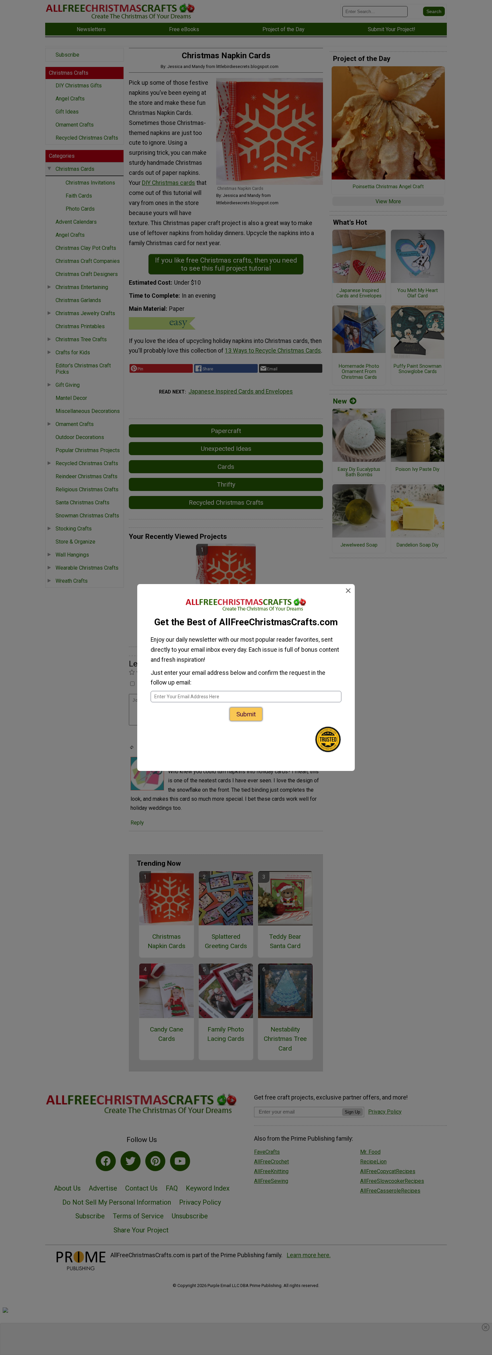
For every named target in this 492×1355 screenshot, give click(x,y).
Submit (246, 714)
